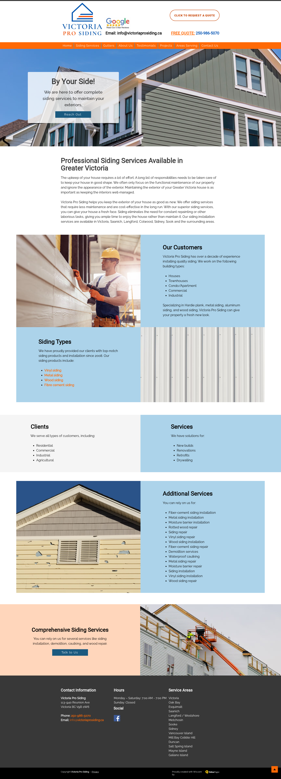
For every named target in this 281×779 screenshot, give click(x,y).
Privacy (95, 772)
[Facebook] (117, 718)
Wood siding (53, 380)
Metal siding (53, 375)
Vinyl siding (52, 370)
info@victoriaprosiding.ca (139, 33)
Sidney (173, 728)
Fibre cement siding (59, 385)
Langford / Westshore (184, 715)
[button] (87, 45)
